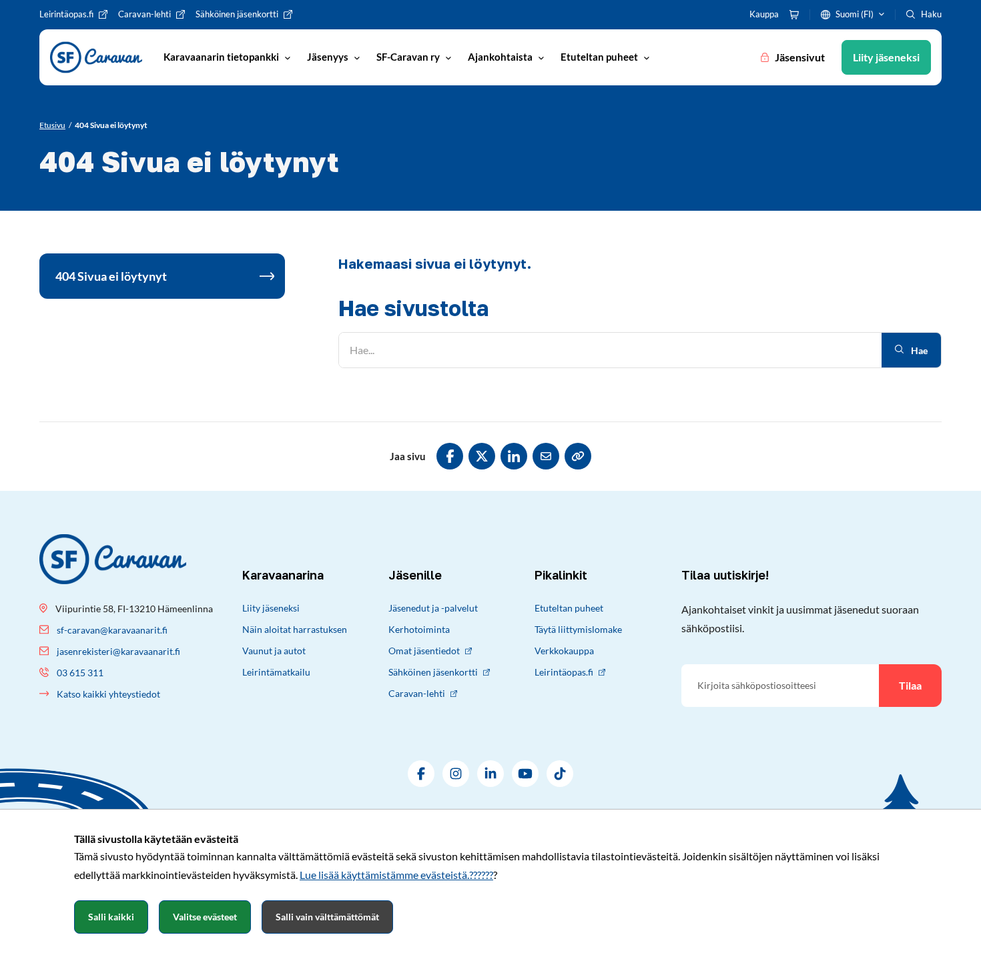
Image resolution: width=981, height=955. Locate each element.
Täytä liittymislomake (578, 629)
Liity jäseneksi (271, 608)
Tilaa (910, 685)
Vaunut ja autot (274, 650)
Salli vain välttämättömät (327, 916)
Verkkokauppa (564, 650)
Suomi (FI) (855, 14)
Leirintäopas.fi (564, 672)
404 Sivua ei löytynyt (111, 276)
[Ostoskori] (794, 14)
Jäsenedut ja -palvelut (433, 608)
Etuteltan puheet (569, 608)
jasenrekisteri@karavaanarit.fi (118, 651)
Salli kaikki (111, 916)
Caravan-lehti (416, 693)
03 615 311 (80, 672)
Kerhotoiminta (419, 629)
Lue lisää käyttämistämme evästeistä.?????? (396, 874)
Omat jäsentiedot (424, 650)
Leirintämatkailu (276, 672)
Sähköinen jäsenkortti (433, 672)
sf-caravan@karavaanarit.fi (112, 630)
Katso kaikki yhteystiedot (108, 694)
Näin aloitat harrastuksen (294, 629)
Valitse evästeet (205, 916)
